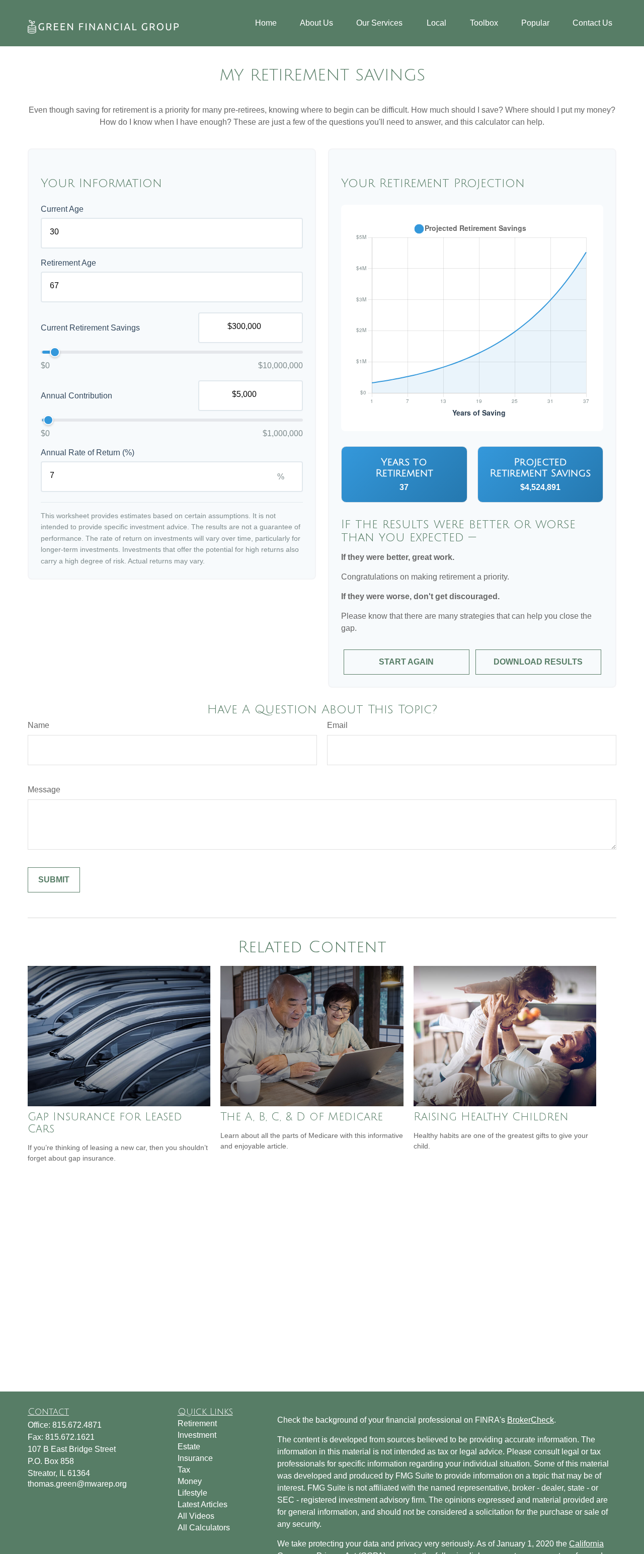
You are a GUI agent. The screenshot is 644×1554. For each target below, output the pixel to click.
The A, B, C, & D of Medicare (301, 1117)
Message (44, 789)
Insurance (195, 1458)
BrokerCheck (530, 1420)
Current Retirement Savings (90, 327)
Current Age (62, 209)
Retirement (197, 1423)
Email (337, 725)
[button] (266, 23)
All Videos (196, 1516)
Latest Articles (202, 1504)
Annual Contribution (76, 395)
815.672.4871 (77, 1425)
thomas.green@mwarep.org (77, 1484)
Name (38, 725)
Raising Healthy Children (491, 1117)
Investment (197, 1435)
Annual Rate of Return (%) (87, 452)
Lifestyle (192, 1493)
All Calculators (204, 1527)
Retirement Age (68, 263)
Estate (189, 1446)
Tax (184, 1469)
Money (190, 1481)
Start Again (406, 662)
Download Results (538, 662)
